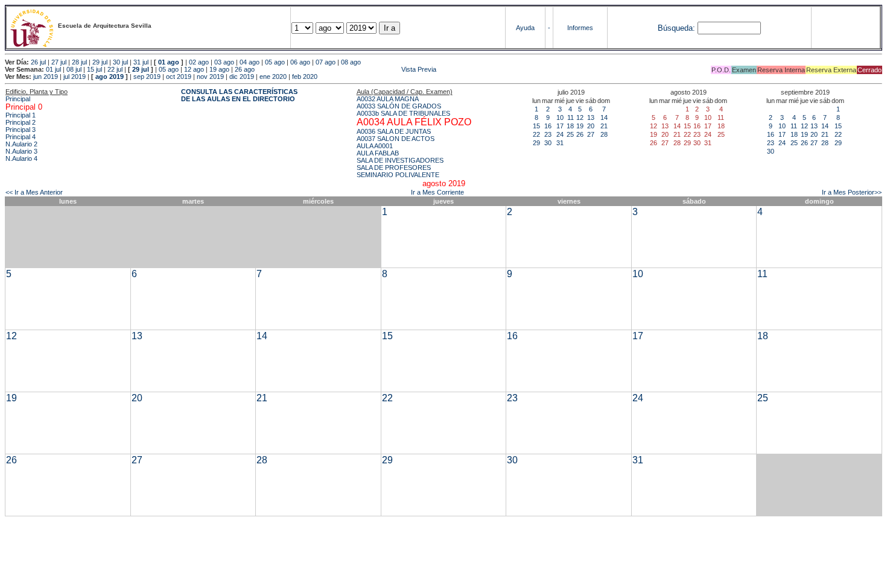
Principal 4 (20, 136)
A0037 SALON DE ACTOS (395, 138)
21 (604, 126)
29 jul (99, 62)
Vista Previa (346, 69)
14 (604, 117)
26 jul (38, 62)
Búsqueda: (676, 28)
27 (590, 134)
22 (536, 134)
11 (570, 117)
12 (579, 117)
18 (570, 126)
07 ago (325, 62)
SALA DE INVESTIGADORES (400, 160)
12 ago (194, 69)
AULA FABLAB (378, 153)
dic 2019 (241, 76)
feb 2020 (304, 76)
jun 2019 (45, 76)
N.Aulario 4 (21, 158)
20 (590, 126)
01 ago (168, 62)
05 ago (275, 62)
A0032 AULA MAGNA (388, 98)
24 (560, 134)
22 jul (114, 69)
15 (536, 126)
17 (560, 126)
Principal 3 (20, 129)
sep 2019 (147, 76)
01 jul (53, 69)
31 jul (140, 62)
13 (590, 117)
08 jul (73, 69)
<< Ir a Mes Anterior (34, 192)
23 (548, 134)
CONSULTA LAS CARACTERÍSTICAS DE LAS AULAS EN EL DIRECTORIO (239, 95)
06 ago (300, 62)
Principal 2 (20, 122)
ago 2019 (109, 76)
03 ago (224, 62)
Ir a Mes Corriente (437, 192)
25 (570, 134)
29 (536, 142)
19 (579, 126)
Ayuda (525, 27)
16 (548, 126)
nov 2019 (210, 76)
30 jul (120, 62)
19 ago (219, 69)
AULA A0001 (375, 145)
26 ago (245, 69)
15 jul (94, 69)
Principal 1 (20, 115)
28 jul (79, 62)
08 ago (351, 62)
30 (548, 142)
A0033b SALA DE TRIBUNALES (403, 113)
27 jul (58, 62)
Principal (17, 98)
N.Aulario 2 (21, 144)
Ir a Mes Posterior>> (852, 192)
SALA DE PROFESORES (394, 167)
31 (560, 142)
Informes (580, 27)
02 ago (199, 62)
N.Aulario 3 (21, 151)
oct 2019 (178, 76)
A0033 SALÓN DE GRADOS (399, 106)
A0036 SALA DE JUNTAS (394, 131)
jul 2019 (74, 76)
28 (604, 134)
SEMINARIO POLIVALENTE (398, 174)
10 (560, 117)
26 (579, 134)
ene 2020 (273, 76)
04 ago (249, 62)
